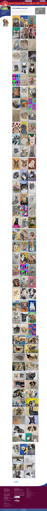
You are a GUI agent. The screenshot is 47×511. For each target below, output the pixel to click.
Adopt (14, 3)
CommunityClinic (38, 3)
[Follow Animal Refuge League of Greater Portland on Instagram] (36, 1)
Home (37, 5)
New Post (37, 12)
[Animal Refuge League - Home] (5, 3)
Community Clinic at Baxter (30, 495)
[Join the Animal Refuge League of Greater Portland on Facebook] (37, 1)
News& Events (34, 3)
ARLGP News (37, 10)
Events (37, 11)
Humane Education (29, 491)
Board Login (28, 496)
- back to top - (28, 483)
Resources (27, 3)
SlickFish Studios (41, 509)
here (23, 493)
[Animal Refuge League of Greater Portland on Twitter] (38, 1)
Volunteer (19, 3)
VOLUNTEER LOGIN (29, 497)
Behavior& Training (30, 3)
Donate (16, 3)
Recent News (40, 5)
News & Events (29, 494)
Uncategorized (18, 9)
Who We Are (10, 3)
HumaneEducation (23, 3)
